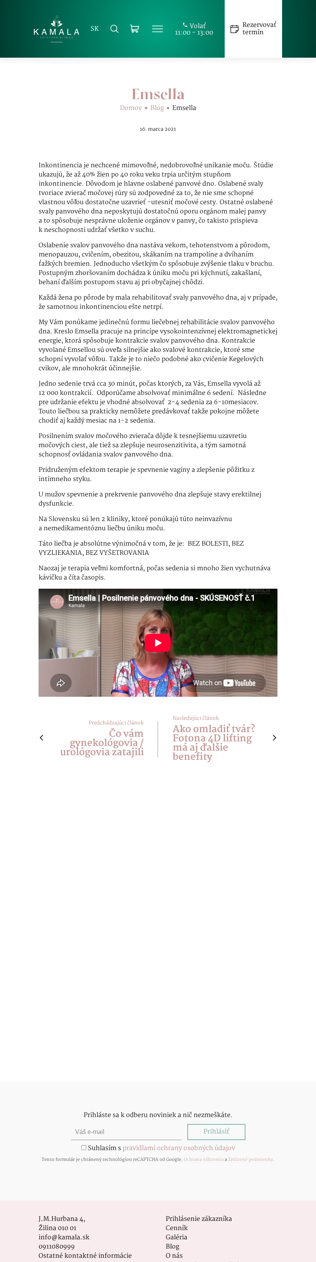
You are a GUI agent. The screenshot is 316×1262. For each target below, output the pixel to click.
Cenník (177, 1228)
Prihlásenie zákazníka (199, 1219)
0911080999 (57, 1247)
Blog (157, 108)
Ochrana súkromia (204, 1159)
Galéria (176, 1237)
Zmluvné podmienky (250, 1159)
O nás (174, 1256)
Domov (131, 108)
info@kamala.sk (64, 1237)
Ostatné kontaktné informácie (85, 1256)
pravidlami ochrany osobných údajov (179, 1148)
